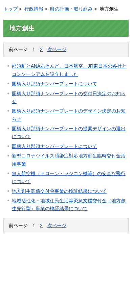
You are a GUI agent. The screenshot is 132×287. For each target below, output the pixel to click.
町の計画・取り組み (71, 9)
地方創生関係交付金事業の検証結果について (59, 191)
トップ (10, 9)
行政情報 (33, 9)
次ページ (56, 49)
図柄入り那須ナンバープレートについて (54, 83)
